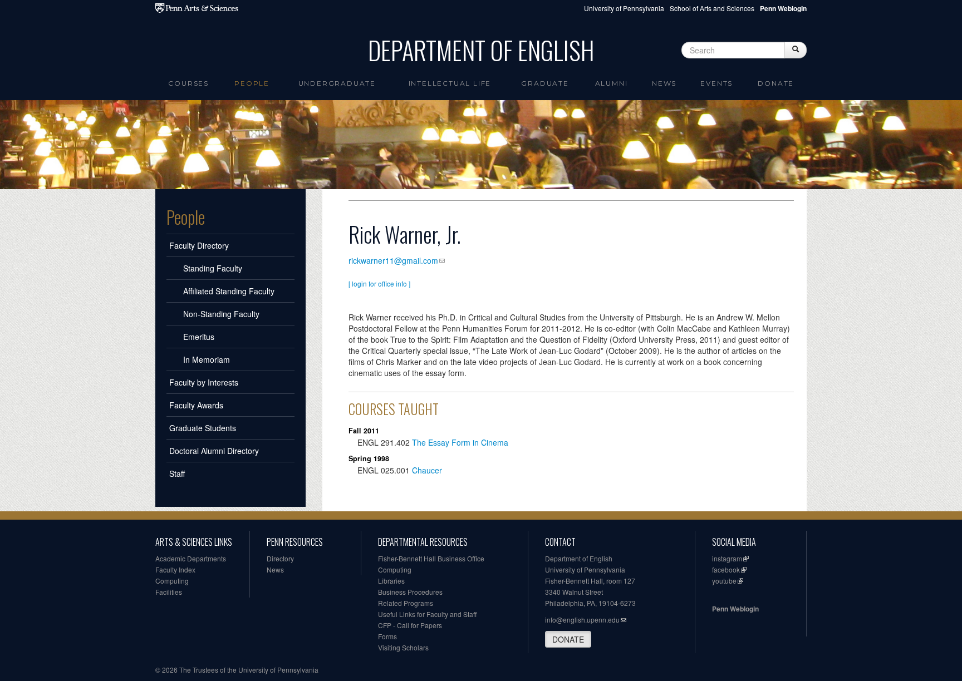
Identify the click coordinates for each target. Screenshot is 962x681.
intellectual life (450, 83)
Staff (177, 473)
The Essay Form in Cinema (460, 442)
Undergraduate (337, 83)
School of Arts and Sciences (712, 8)
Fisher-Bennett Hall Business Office (431, 558)
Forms (387, 636)
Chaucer (427, 470)
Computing (172, 580)
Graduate (544, 83)
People (251, 83)
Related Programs (405, 603)
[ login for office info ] (379, 283)
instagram (727, 558)
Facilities (168, 591)
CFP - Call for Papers (410, 625)
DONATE (568, 639)
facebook (726, 569)
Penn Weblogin (735, 609)
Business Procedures (410, 591)
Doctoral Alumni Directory (214, 450)
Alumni (611, 83)
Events (716, 83)
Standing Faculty (212, 268)
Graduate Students (202, 427)
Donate (776, 83)
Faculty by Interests (203, 382)
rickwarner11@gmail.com (393, 260)
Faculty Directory (199, 245)
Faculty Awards (196, 405)
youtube (724, 580)
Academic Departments (190, 558)
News (664, 83)
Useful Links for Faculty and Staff (427, 614)
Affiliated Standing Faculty (228, 291)
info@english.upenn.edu (582, 619)
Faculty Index (175, 569)
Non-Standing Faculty (221, 313)
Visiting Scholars (403, 647)
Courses (188, 83)
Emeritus (198, 336)
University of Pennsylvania (624, 8)
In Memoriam (206, 359)
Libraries (391, 580)
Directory (280, 558)
